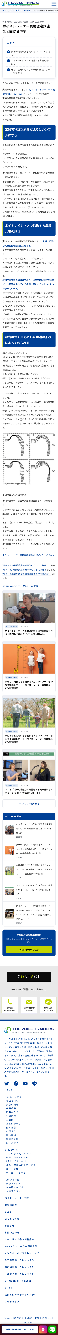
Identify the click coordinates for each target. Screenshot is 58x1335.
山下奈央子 (12, 1142)
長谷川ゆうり (13, 1123)
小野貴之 (11, 1131)
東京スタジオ (13, 1183)
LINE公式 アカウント (48, 1009)
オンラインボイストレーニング (22, 1253)
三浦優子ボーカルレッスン (19, 1273)
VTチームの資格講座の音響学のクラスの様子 (24, 565)
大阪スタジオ (13, 1191)
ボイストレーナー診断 (17, 1197)
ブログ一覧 (14, 10)
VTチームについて (16, 1161)
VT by (8, 1287)
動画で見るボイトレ (17, 1157)
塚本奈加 (11, 1135)
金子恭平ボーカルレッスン (19, 1260)
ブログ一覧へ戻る (30, 803)
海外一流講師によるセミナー (22, 1165)
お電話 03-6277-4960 (10, 1009)
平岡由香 (11, 1115)
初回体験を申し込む (29, 949)
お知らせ (10, 1225)
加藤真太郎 (12, 1138)
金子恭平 (11, 1108)
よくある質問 (12, 1218)
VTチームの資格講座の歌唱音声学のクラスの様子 (26, 573)
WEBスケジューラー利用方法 (21, 1246)
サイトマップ (12, 1301)
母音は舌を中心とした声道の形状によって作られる (30, 71)
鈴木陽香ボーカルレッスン (19, 1266)
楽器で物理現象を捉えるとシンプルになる (30, 53)
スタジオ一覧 (12, 1179)
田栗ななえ (12, 1112)
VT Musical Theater (18, 1280)
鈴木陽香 (11, 1127)
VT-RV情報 (25, 10)
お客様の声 (11, 1204)
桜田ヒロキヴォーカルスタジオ (22, 1294)
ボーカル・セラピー (17, 1172)
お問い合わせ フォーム (29, 1009)
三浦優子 (11, 1119)
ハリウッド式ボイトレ (18, 1153)
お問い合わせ (12, 1232)
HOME (5, 10)
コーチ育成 (12, 1168)
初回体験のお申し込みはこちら (20, 1329)
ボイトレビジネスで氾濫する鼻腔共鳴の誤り (30, 62)
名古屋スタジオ (15, 1187)
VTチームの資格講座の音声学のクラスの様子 (24, 569)
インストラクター (14, 1096)
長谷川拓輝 (12, 1104)
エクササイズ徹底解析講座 (19, 1239)
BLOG (8, 1211)
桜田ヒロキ (12, 1100)
